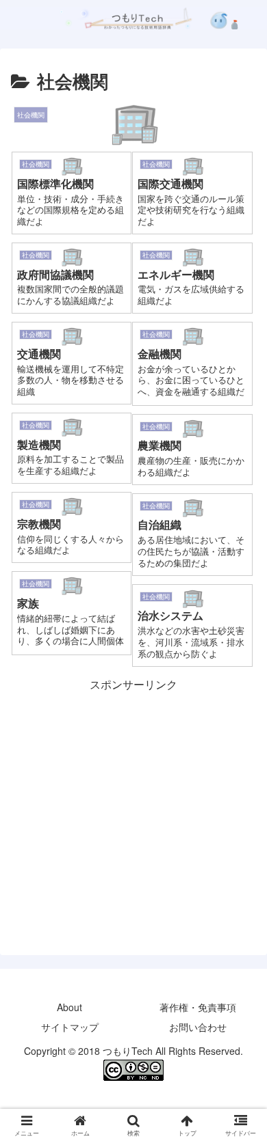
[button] (240, 1124)
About (69, 1007)
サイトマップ (70, 1027)
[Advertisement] (133, 789)
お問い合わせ (198, 1027)
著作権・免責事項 (198, 1007)
